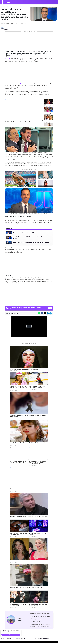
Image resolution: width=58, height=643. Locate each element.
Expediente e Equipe (17, 638)
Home (20, 2)
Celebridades (36, 2)
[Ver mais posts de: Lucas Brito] (2, 28)
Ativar (50, 308)
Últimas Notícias (27, 2)
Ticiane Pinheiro (33, 219)
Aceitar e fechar (11, 634)
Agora (42, 2)
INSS (56, 2)
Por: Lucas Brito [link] (7, 26)
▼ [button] (44, 22)
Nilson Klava (19, 83)
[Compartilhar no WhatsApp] (39, 313)
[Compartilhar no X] (45, 313)
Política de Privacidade (43, 638)
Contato (35, 638)
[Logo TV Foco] (5, 2)
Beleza (51, 2)
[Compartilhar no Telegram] (50, 313)
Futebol (47, 2)
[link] (11, 619)
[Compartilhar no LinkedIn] (48, 313)
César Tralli (8, 58)
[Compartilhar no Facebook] (42, 313)
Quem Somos (8, 638)
